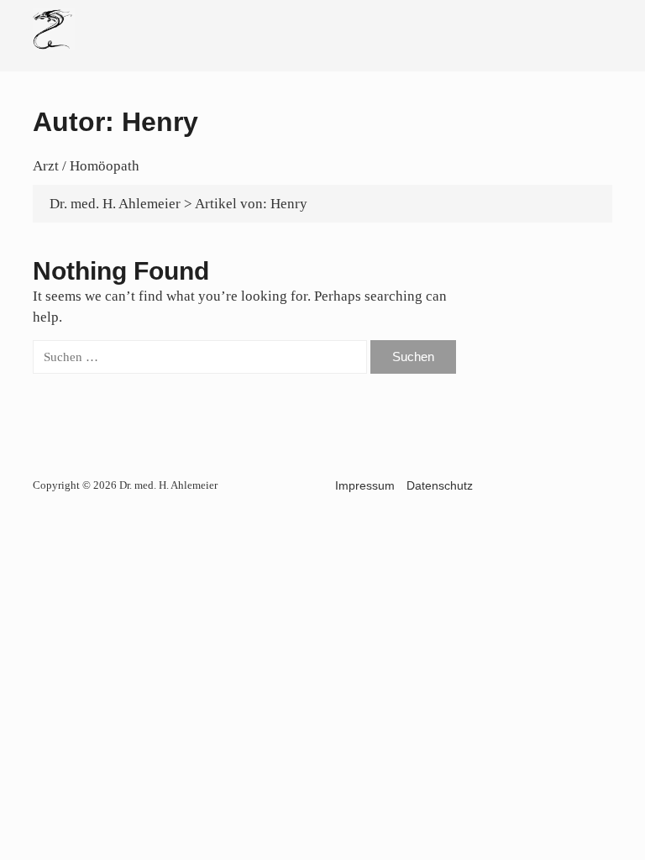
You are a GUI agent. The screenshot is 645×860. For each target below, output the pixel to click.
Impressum (365, 485)
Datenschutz (439, 485)
